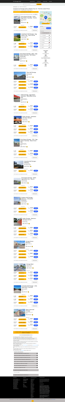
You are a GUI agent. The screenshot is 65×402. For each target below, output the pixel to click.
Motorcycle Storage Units (16, 388)
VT (48, 381)
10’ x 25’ (15, 187)
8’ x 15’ (15, 65)
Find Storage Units (15, 6)
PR (42, 381)
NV (46, 380)
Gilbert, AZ (32, 395)
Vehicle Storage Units (15, 384)
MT (40, 380)
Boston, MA (32, 390)
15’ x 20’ (15, 132)
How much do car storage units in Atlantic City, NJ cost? (22, 357)
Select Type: (41, 26)
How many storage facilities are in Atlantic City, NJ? (22, 353)
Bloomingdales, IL (33, 388)
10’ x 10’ (15, 250)
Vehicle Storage (39, 1)
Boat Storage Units (15, 386)
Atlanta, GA (32, 381)
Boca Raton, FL (32, 389)
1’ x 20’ (15, 43)
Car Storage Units (15, 385)
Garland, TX (32, 394)
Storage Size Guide (45, 1)
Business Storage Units (15, 382)
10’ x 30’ (15, 211)
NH (44, 380)
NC (41, 380)
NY (47, 380)
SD (44, 381)
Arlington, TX (32, 380)
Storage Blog (50, 1)
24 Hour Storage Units (15, 381)
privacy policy (53, 399)
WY (42, 382)
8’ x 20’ (15, 296)
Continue (36, 43)
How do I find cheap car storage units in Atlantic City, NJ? (23, 359)
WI (40, 382)
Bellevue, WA (32, 386)
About (23, 384)
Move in (46, 66)
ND (42, 380)
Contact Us (24, 385)
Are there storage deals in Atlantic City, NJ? (21, 365)
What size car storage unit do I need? (20, 367)
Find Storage (39, 4)
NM (45, 380)
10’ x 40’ (15, 87)
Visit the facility (46, 62)
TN (45, 381)
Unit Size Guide (24, 380)
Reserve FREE (46, 56)
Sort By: (33, 14)
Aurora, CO (32, 382)
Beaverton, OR (32, 385)
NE (43, 380)
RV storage (22, 350)
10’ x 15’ (15, 81)
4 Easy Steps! (45, 50)
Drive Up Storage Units (15, 380)
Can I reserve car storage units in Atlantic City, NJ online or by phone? (24, 361)
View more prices (35, 30)
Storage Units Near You (32, 1)
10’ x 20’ (15, 26)
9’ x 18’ (15, 227)
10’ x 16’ (15, 322)
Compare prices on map (45, 23)
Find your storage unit (46, 53)
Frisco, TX (32, 393)
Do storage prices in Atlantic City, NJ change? (21, 363)
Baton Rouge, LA (32, 384)
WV (41, 382)
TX (46, 381)
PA (41, 381)
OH (48, 380)
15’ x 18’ (15, 129)
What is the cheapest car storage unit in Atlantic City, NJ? (23, 355)
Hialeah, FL (32, 397)
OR (40, 381)
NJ (18, 6)
